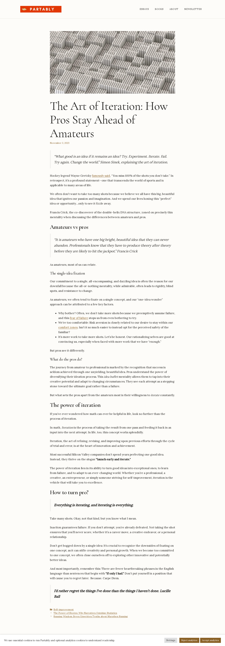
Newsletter (193, 9)
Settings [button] (170, 640)
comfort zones (68, 327)
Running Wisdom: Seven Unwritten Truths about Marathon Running (91, 616)
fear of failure (79, 318)
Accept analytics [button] (210, 640)
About (173, 9)
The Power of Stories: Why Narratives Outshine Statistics (85, 612)
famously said (101, 175)
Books (159, 9)
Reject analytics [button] (189, 640)
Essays (144, 9)
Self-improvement (64, 609)
